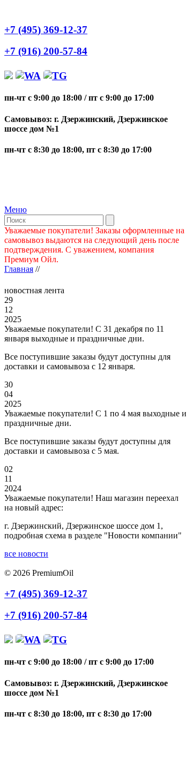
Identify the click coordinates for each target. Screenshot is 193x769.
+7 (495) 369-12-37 (45, 29)
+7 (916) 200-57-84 (45, 51)
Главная (18, 268)
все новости (26, 553)
